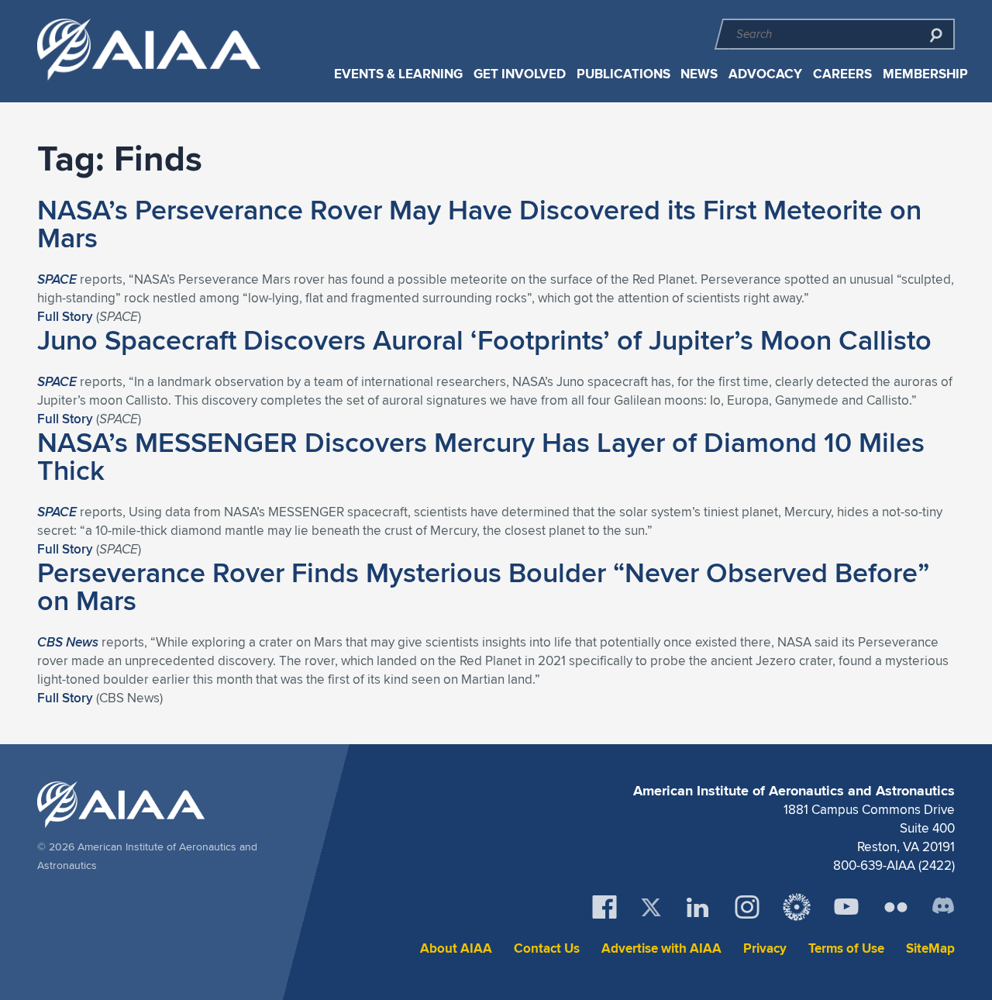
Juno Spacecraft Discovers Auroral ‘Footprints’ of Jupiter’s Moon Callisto (484, 339)
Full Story (65, 316)
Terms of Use (846, 948)
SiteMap (930, 948)
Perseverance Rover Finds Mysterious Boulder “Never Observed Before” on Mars (483, 586)
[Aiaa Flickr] (896, 907)
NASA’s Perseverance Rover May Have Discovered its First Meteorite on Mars (479, 223)
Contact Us (547, 948)
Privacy (765, 948)
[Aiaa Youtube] (846, 907)
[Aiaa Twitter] (651, 907)
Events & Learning (398, 74)
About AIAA (456, 948)
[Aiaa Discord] (943, 907)
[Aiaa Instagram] (747, 907)
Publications (623, 74)
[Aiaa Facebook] (604, 907)
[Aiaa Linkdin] (697, 907)
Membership (925, 74)
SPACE (57, 279)
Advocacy (765, 74)
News (699, 74)
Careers (842, 74)
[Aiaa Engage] (796, 907)
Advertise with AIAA (661, 948)
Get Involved (520, 74)
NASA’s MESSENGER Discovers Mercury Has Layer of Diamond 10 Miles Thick (481, 456)
